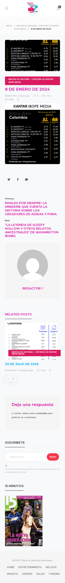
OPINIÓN (27, 573)
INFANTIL (12, 573)
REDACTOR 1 (11, 96)
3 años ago (23, 96)
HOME (10, 567)
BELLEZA (51, 567)
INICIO (9, 26)
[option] (31, 348)
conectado (41, 413)
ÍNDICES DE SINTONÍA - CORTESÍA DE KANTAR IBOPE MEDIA (30, 80)
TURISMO (54, 573)
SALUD (40, 573)
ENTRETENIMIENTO (30, 567)
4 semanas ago (25, 370)
